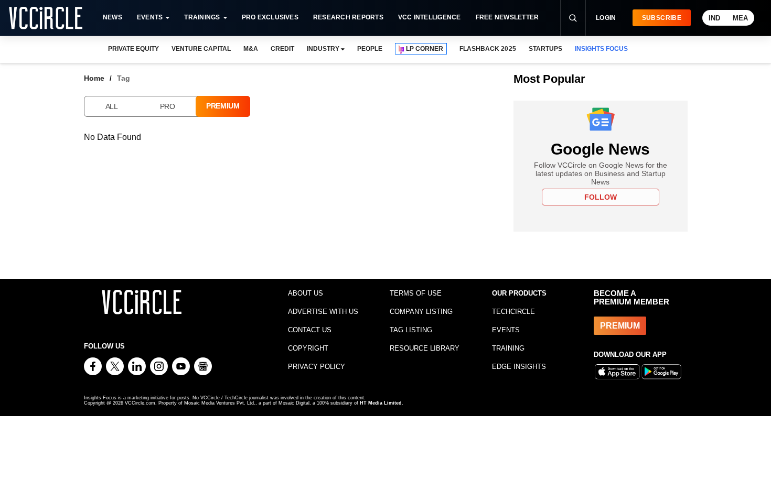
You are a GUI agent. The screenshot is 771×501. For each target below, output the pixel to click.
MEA (740, 18)
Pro (167, 106)
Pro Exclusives (270, 17)
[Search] (572, 18)
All (111, 106)
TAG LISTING (411, 330)
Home (94, 78)
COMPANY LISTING (421, 311)
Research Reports (348, 17)
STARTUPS (545, 48)
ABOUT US (305, 293)
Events (150, 17)
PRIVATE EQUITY (133, 48)
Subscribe (661, 17)
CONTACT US (309, 330)
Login (606, 17)
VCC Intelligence (429, 17)
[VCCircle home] (45, 18)
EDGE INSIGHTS (519, 367)
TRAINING (508, 348)
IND (714, 18)
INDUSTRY (323, 48)
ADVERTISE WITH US (323, 311)
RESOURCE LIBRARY (424, 348)
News (112, 17)
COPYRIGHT (308, 348)
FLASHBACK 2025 (487, 48)
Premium (223, 106)
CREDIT (282, 48)
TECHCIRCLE (513, 311)
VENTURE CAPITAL (201, 48)
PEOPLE (369, 48)
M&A (250, 48)
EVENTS (506, 330)
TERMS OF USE (416, 293)
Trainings (202, 17)
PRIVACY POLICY (316, 367)
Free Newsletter (507, 17)
